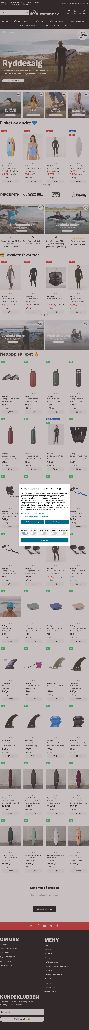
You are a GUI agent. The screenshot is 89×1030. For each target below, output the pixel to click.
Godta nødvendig (32, 522)
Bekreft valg (44, 540)
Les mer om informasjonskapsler (32, 513)
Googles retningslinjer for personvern (34, 517)
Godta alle (57, 522)
